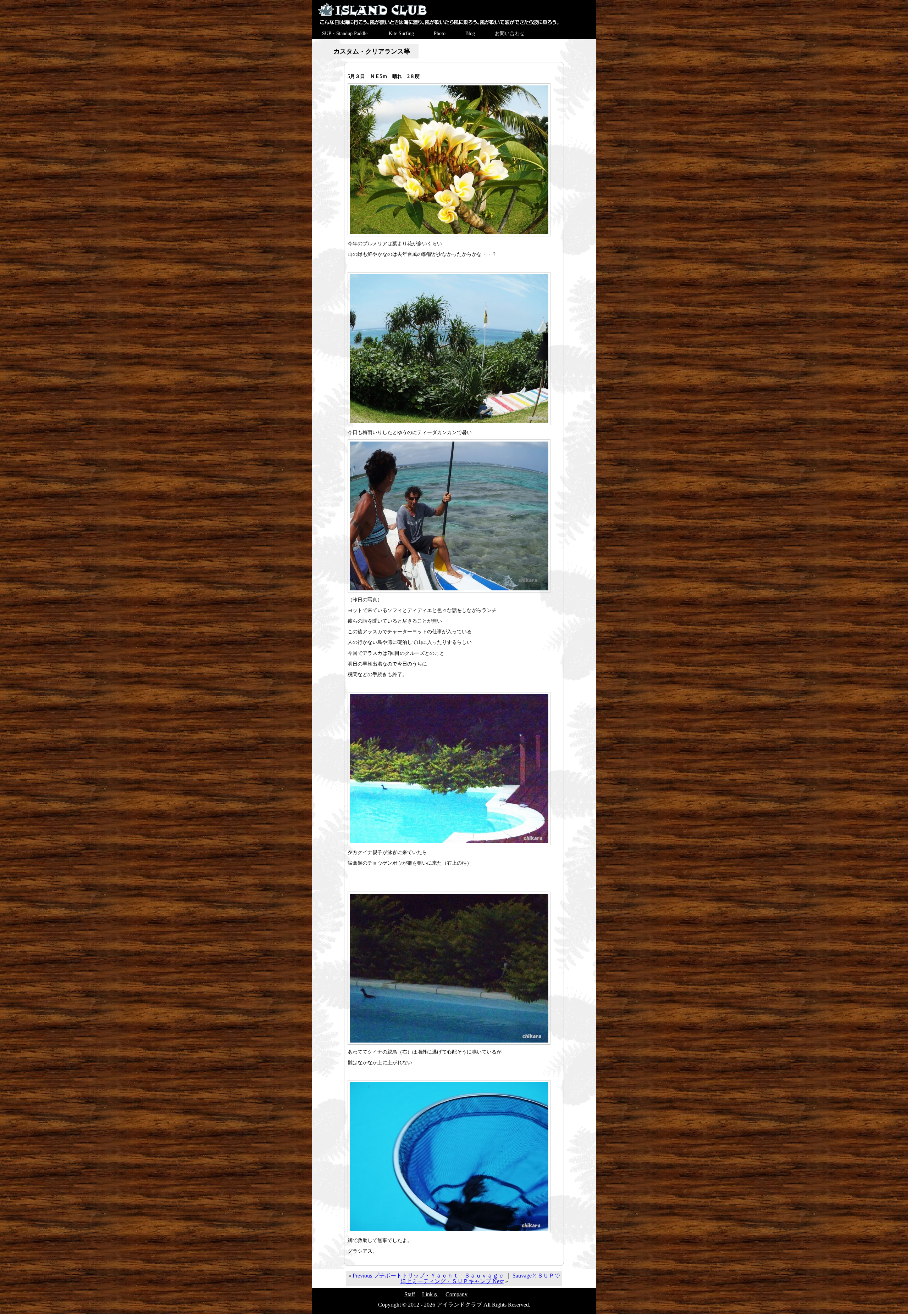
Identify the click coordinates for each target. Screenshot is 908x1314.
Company (456, 1294)
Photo (439, 33)
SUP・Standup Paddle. (345, 33)
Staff (409, 1294)
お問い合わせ (510, 33)
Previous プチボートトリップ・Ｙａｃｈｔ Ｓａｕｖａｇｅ (428, 1276)
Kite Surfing (401, 33)
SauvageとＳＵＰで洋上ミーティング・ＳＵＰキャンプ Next (480, 1278)
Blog (470, 33)
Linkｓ (430, 1294)
